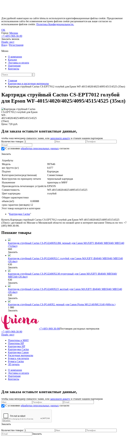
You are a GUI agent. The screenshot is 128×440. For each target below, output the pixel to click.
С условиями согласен (36, 148)
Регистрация (16, 45)
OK (3, 30)
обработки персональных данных (40, 148)
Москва (13, 33)
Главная (12, 80)
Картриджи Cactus (19, 214)
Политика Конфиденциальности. (55, 24)
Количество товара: (12, 141)
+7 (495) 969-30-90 (11, 36)
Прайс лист (7, 334)
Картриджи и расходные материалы (28, 83)
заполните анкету (60, 138)
